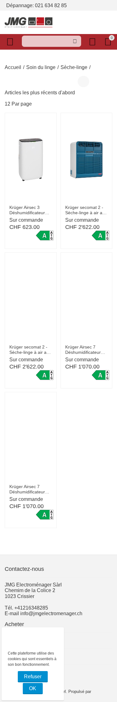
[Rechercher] (75, 41)
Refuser (32, 676)
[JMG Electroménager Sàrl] (28, 22)
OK (32, 688)
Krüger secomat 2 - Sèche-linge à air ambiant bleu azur (86, 210)
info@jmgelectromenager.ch (51, 613)
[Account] (93, 42)
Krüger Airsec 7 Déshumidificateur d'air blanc (83, 349)
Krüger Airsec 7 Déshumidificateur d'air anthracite (27, 489)
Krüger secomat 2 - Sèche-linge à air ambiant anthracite (30, 349)
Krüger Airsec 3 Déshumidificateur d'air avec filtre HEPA (30, 210)
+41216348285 (31, 608)
